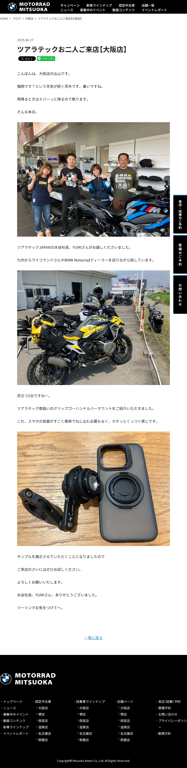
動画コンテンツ (123, 10)
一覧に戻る (93, 637)
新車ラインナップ (99, 5)
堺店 (41, 714)
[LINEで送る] (46, 58)
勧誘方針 (164, 733)
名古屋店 (44, 733)
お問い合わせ (167, 714)
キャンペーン (70, 5)
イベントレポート (154, 10)
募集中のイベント (93, 10)
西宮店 (43, 720)
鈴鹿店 (43, 739)
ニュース (66, 10)
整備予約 (164, 708)
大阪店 (43, 708)
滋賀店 (43, 727)
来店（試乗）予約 (169, 701)
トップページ (12, 701)
